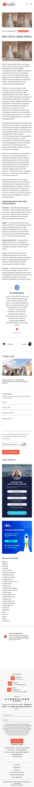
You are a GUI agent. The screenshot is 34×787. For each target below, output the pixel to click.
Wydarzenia (5, 621)
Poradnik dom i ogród (8, 577)
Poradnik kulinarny (7, 579)
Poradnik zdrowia (7, 605)
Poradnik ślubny (23, 31)
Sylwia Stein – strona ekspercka (17, 750)
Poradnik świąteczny (8, 594)
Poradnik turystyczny (8, 597)
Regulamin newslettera (17, 774)
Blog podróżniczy (17, 754)
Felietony (5, 564)
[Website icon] (17, 329)
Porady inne (5, 608)
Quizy (4, 612)
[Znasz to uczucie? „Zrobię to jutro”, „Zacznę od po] (17, 644)
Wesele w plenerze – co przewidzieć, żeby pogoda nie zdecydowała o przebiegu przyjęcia (15, 381)
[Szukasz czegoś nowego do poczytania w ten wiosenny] (17, 656)
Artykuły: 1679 (16, 332)
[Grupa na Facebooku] (8, 699)
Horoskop (5, 568)
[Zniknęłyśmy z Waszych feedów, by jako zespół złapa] (7, 656)
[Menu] (31, 4)
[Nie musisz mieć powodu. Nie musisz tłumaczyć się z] (17, 650)
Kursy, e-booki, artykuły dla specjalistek (17, 752)
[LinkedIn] (15, 699)
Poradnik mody (6, 586)
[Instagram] (10, 699)
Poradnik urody (6, 599)
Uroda (4, 619)
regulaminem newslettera (20, 734)
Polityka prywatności (17, 772)
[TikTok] (20, 699)
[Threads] (13, 699)
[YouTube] (25, 699)
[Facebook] (5, 699)
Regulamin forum (17, 777)
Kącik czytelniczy (7, 570)
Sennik (4, 616)
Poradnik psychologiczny (9, 588)
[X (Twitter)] (28, 699)
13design (20, 785)
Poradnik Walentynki (8, 601)
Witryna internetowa (8, 412)
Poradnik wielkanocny (8, 603)
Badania (4, 562)
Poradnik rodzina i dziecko (10, 590)
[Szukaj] (27, 4)
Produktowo (6, 610)
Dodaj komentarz (7, 418)
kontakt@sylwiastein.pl (19, 684)
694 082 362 (19, 679)
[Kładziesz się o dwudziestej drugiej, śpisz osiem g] (7, 644)
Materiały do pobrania (8, 572)
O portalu (17, 765)
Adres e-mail (6, 407)
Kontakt (17, 770)
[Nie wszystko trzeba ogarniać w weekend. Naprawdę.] (7, 650)
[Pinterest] (18, 699)
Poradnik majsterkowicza (9, 581)
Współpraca (17, 767)
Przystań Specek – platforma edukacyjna (16, 748)
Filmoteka (5, 566)
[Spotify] (23, 699)
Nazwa (4, 402)
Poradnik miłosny (7, 583)
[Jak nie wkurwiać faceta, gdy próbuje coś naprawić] (26, 650)
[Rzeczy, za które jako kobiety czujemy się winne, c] (26, 644)
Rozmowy (5, 614)
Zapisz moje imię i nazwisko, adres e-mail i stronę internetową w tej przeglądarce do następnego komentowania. (15, 436)
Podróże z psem (17, 756)
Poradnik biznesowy (8, 575)
